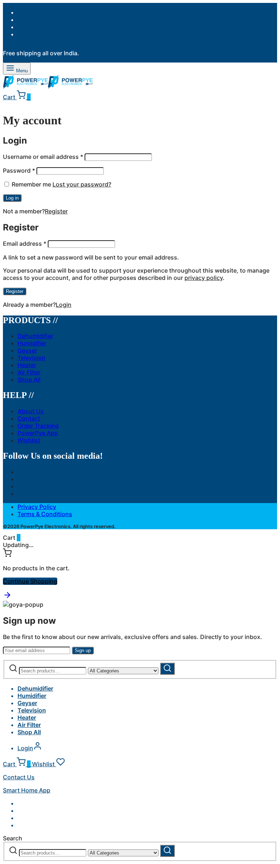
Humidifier (32, 343)
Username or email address (43, 156)
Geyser (27, 350)
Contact (29, 418)
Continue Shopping (30, 581)
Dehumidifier (35, 335)
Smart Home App (26, 790)
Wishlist (29, 440)
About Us (31, 411)
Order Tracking (38, 425)
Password (19, 170)
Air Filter (29, 372)
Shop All (29, 379)
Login (63, 304)
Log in (12, 198)
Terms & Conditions (45, 514)
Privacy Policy (37, 506)
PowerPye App (38, 433)
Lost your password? (81, 184)
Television (32, 357)
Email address (24, 243)
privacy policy (203, 277)
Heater (27, 365)
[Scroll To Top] (7, 597)
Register (56, 211)
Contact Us (19, 777)
